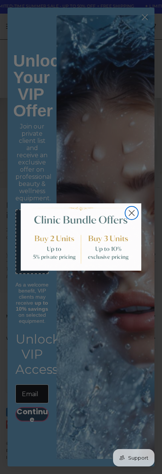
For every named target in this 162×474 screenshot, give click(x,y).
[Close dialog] (131, 213)
